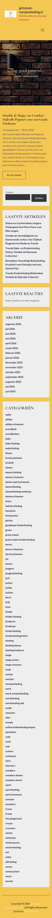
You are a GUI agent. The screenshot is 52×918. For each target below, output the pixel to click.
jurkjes (9, 592)
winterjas (10, 837)
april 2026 (10, 343)
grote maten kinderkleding (20, 539)
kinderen (10, 621)
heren (8, 544)
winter (9, 832)
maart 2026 (11, 348)
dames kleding (13, 472)
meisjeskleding (13, 683)
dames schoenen (14, 477)
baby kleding (12, 443)
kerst (8, 597)
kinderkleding (13, 630)
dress (8, 501)
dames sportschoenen (17, 481)
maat (8, 669)
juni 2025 (10, 391)
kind (7, 606)
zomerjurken (12, 871)
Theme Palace (31, 911)
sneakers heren (13, 780)
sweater (9, 799)
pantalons (10, 731)
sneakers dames (14, 775)
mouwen (10, 712)
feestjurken (11, 515)
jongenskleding (13, 573)
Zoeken (9, 192)
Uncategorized (10, 129)
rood (8, 741)
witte (8, 857)
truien (8, 813)
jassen (8, 563)
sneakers (10, 770)
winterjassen (12, 842)
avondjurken (12, 433)
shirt (8, 760)
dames (9, 467)
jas (6, 558)
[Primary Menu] (42, 30)
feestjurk (10, 510)
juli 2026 (10, 328)
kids (7, 602)
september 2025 (14, 376)
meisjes (9, 679)
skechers (10, 765)
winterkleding (13, 847)
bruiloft (9, 462)
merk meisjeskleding (16, 693)
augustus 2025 (13, 381)
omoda (9, 722)
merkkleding (12, 698)
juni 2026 (10, 333)
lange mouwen (13, 664)
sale (7, 746)
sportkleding (12, 789)
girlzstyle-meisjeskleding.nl (31, 10)
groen (8, 529)
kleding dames (13, 645)
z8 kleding (11, 861)
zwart (8, 876)
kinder (9, 611)
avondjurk (11, 428)
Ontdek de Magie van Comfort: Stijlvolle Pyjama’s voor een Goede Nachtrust (25, 119)
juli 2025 (10, 386)
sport (8, 784)
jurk (7, 578)
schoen (9, 751)
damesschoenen (14, 496)
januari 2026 (12, 357)
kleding (9, 640)
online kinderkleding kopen (20, 727)
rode (8, 736)
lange (8, 655)
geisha (8, 520)
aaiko (8, 414)
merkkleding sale (14, 703)
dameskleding (13, 486)
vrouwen (10, 828)
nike (7, 717)
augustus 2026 (13, 324)
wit (7, 852)
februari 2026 (12, 352)
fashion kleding (13, 505)
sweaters (10, 804)
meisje (9, 674)
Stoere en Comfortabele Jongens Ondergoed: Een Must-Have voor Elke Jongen (23, 227)
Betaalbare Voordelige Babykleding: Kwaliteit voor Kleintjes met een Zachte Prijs (25, 264)
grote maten (12, 534)
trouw (8, 808)
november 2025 (14, 367)
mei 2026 (10, 338)
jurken (8, 582)
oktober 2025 (12, 372)
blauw (8, 453)
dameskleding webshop (18, 491)
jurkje (8, 587)
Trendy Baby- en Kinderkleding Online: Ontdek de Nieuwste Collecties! (22, 252)
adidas (8, 419)
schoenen (10, 756)
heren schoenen (14, 549)
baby (8, 438)
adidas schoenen (14, 424)
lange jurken (12, 659)
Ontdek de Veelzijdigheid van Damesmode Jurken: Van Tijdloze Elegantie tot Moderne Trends (23, 239)
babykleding (12, 448)
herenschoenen (14, 554)
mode (8, 707)
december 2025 (14, 362)
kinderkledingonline (16, 635)
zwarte (9, 881)
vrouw (8, 823)
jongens (9, 568)
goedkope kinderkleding (18, 525)
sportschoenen (13, 794)
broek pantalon (13, 457)
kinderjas (10, 626)
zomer (8, 866)
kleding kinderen (14, 650)
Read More (14, 175)
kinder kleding (13, 616)
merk (8, 688)
